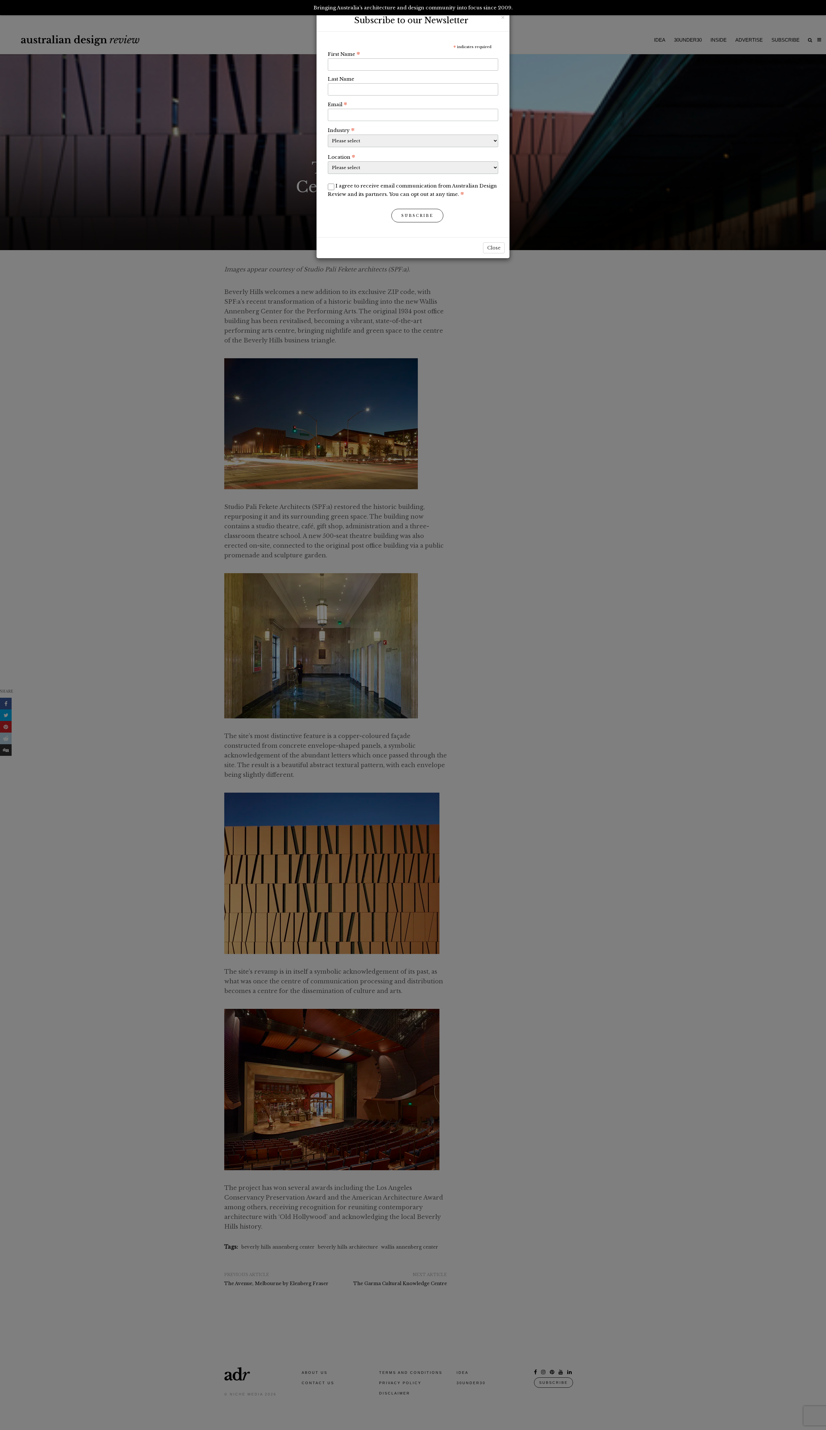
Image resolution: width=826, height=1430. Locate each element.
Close (493, 248)
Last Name (341, 79)
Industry (341, 130)
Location (341, 156)
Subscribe (417, 215)
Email (337, 104)
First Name (344, 53)
